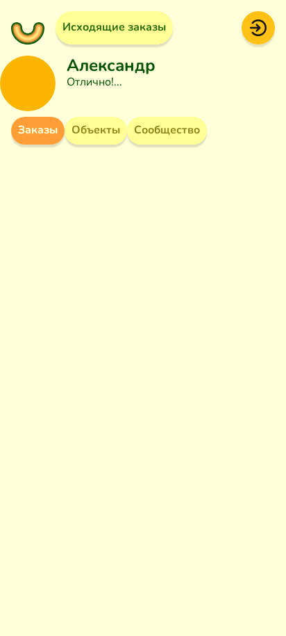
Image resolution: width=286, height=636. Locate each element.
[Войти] (258, 27)
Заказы (38, 130)
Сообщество (167, 130)
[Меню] (27, 27)
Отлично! (90, 82)
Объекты (96, 130)
